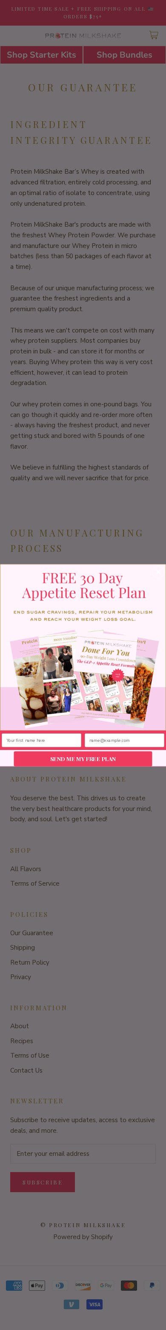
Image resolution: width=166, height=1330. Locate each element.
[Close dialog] (158, 571)
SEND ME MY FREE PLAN (83, 758)
